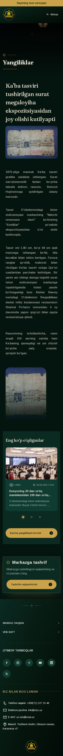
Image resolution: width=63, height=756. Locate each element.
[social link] (6, 674)
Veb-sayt (9, 632)
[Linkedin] (51, 663)
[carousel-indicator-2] (40, 517)
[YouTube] (40, 663)
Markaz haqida (13, 623)
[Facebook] (6, 663)
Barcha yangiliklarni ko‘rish (25, 533)
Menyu (54, 14)
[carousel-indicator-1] (31, 517)
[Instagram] (18, 663)
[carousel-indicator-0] (23, 517)
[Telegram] (29, 663)
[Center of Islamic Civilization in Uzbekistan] (31, 746)
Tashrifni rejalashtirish (24, 584)
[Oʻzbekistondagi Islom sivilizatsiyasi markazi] (9, 14)
